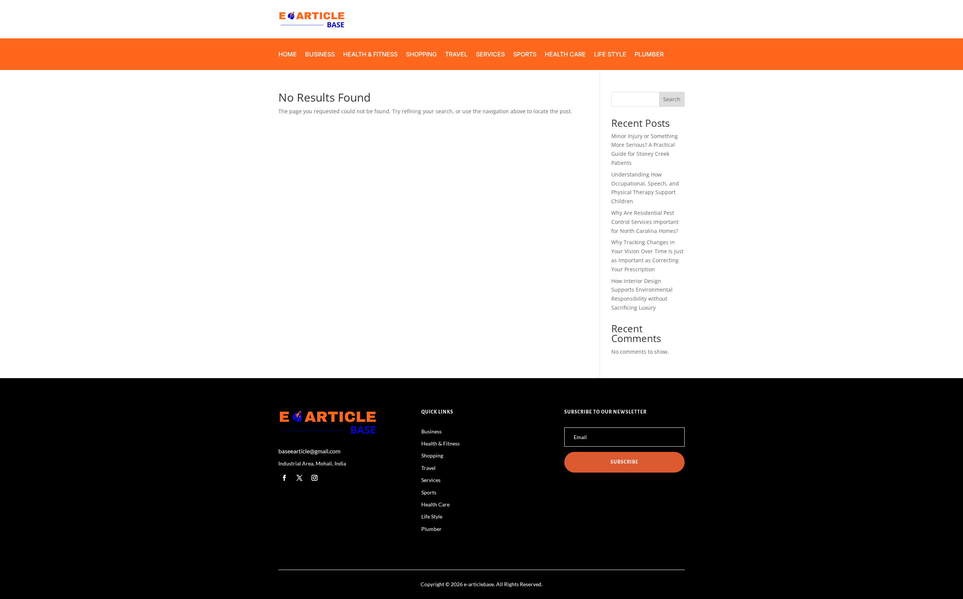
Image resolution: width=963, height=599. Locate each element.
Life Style (610, 55)
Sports (524, 55)
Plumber (649, 55)
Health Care (565, 55)
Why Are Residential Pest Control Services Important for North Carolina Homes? (645, 221)
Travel (456, 55)
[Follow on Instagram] (314, 478)
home (287, 55)
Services (490, 55)
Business (320, 55)
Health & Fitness (370, 55)
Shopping (421, 55)
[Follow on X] (299, 478)
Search (671, 99)
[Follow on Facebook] (284, 478)
